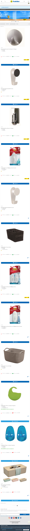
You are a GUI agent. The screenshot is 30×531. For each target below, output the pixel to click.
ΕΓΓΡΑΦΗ (24, 514)
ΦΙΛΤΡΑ (7, 23)
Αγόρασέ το (16, 64)
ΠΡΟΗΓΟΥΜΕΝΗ (3, 503)
